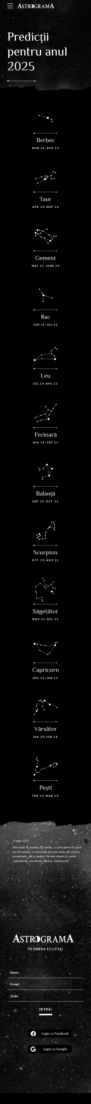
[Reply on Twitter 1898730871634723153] (16, 871)
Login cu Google (55, 1049)
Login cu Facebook (55, 1033)
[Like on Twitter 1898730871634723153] (17, 899)
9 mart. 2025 (21, 841)
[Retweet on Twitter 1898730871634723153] (17, 884)
